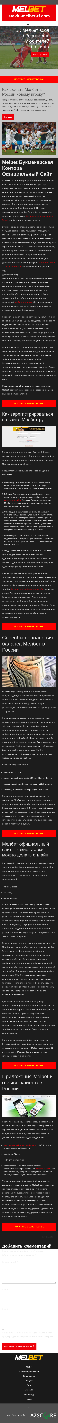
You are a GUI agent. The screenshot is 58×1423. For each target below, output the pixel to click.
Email (5, 1300)
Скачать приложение (29, 1363)
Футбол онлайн (16, 1406)
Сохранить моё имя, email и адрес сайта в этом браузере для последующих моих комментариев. (28, 1326)
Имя (5, 1281)
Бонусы (29, 1372)
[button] (7, 54)
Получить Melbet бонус (29, 70)
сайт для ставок (23, 293)
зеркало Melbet (43, 1160)
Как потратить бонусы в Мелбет (27, 580)
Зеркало (29, 1381)
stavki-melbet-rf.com (29, 16)
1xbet (29, 1390)
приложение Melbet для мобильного (20, 1136)
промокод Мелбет (12, 491)
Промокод (29, 1386)
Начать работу (41, 55)
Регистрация (29, 1367)
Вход (29, 1376)
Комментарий (10, 1253)
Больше (9, 108)
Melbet (29, 1358)
